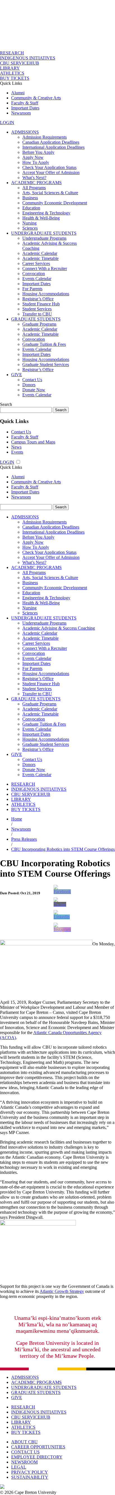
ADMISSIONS (25, 132)
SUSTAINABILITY (29, 1477)
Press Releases (24, 839)
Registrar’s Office (38, 298)
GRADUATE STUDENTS (36, 319)
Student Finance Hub (41, 303)
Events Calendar (36, 278)
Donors (28, 384)
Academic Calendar (39, 253)
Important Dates (25, 108)
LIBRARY (10, 68)
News (16, 447)
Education (31, 207)
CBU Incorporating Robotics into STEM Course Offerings (63, 849)
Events (17, 452)
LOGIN (7, 122)
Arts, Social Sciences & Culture (50, 192)
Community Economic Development (54, 202)
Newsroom (21, 113)
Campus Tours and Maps (33, 442)
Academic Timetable (40, 258)
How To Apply (35, 162)
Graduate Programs (39, 324)
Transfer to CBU (37, 314)
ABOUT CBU (24, 1441)
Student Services (37, 309)
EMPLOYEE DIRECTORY (37, 1457)
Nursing (29, 223)
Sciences (30, 228)
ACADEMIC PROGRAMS (36, 182)
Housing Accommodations (45, 293)
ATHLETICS (12, 73)
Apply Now (33, 157)
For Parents (32, 288)
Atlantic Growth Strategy (62, 1291)
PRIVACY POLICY (29, 1472)
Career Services (36, 263)
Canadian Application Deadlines (50, 142)
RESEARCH (12, 53)
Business (30, 197)
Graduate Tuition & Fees (44, 344)
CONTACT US (25, 1452)
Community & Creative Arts (36, 97)
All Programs (34, 187)
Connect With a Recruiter (44, 268)
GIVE (16, 374)
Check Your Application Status (49, 167)
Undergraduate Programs (44, 238)
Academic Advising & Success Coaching (58, 628)
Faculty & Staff (24, 102)
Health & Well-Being (41, 218)
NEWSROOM (24, 1462)
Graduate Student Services (45, 364)
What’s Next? (34, 177)
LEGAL (18, 1467)
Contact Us (32, 379)
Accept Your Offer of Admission (51, 172)
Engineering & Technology (46, 213)
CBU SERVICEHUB (19, 63)
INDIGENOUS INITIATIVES (27, 58)
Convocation (33, 273)
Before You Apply (38, 152)
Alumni (18, 92)
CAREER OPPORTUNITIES (38, 1446)
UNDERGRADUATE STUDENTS (43, 233)
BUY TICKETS (14, 78)
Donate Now (33, 389)
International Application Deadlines (53, 147)
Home (16, 819)
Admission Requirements (44, 137)
